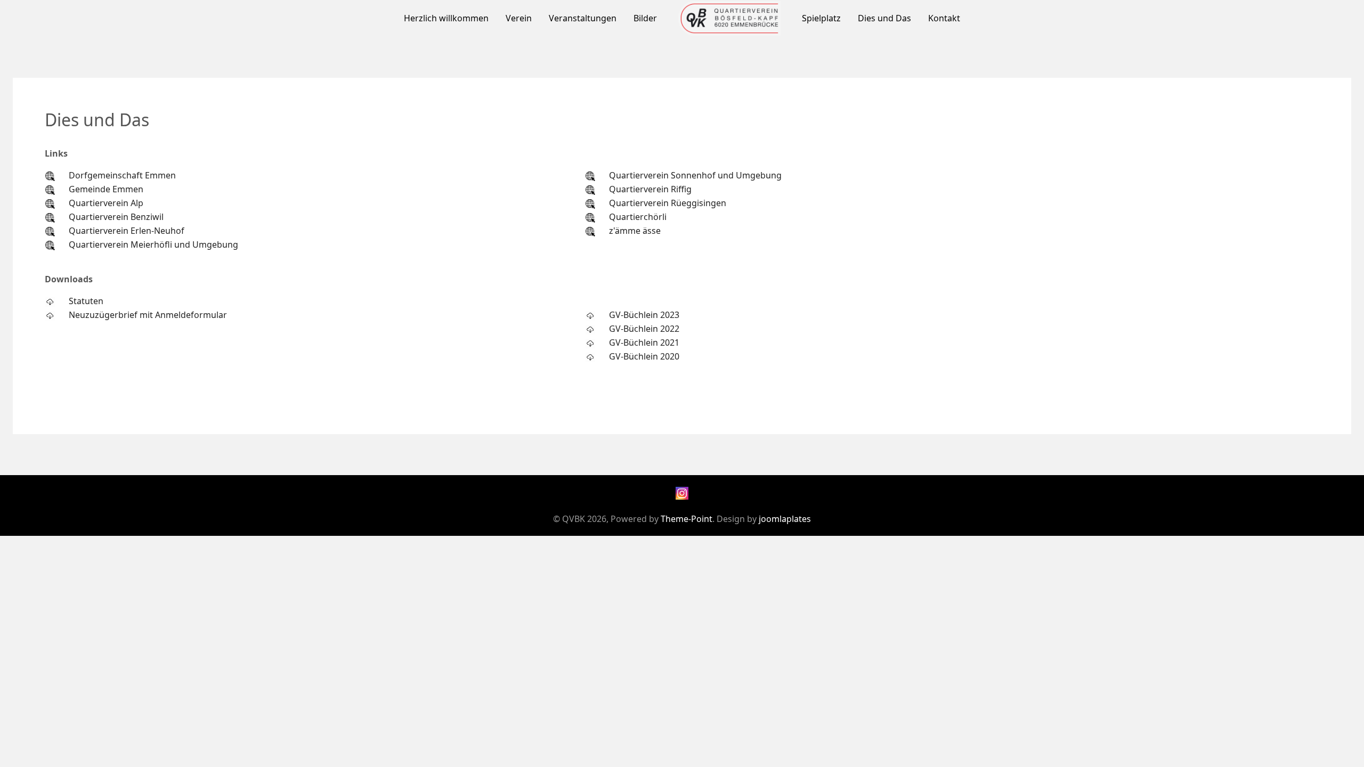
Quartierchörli (638, 217)
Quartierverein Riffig (650, 189)
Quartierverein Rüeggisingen (667, 203)
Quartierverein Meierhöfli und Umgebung (153, 244)
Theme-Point (686, 519)
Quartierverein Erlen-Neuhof (126, 230)
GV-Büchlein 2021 (644, 342)
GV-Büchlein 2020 (644, 356)
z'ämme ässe (635, 230)
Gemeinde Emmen (106, 189)
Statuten (86, 301)
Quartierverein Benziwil (116, 217)
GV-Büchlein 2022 (644, 328)
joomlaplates (785, 519)
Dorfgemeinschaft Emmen (122, 175)
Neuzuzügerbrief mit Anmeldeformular (148, 315)
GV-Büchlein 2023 (644, 315)
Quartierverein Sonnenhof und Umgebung (695, 175)
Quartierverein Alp (106, 203)
